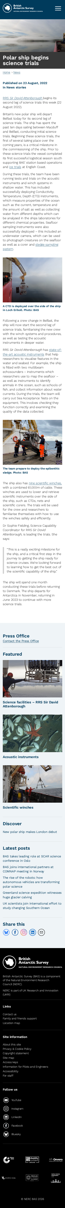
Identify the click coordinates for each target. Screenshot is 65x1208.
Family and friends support (20, 1018)
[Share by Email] (41, 932)
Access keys (10, 1062)
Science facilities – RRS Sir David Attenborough (30, 704)
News (16, 72)
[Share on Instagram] (23, 932)
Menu (58, 8)
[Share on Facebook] (15, 932)
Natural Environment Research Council (26, 982)
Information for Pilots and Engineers (25, 1066)
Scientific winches (18, 807)
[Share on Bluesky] (6, 932)
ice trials (15, 167)
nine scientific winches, (45, 483)
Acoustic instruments (20, 757)
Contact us (9, 1014)
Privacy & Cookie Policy (17, 1049)
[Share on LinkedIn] (32, 932)
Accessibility (10, 1071)
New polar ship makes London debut (30, 832)
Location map (11, 1023)
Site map (8, 1057)
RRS (23, 98)
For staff (8, 1075)
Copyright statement (16, 1053)
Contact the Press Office (21, 641)
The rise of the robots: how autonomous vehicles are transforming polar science (31, 882)
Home (6, 72)
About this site (12, 1044)
